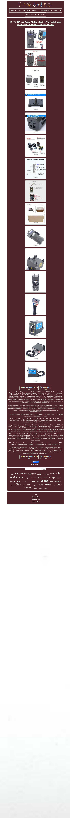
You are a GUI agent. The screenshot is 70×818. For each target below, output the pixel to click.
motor (13, 477)
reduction (57, 481)
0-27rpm (47, 474)
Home (35, 494)
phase (29, 485)
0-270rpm (52, 478)
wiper (12, 474)
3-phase (34, 485)
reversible (24, 481)
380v (38, 481)
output (45, 478)
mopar (36, 488)
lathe (33, 481)
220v (18, 484)
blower (59, 478)
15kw (23, 485)
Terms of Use (35, 501)
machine (33, 478)
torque (29, 481)
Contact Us (35, 497)
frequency (15, 481)
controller (21, 473)
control (40, 474)
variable (55, 473)
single (27, 477)
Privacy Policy (36, 499)
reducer (32, 474)
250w (45, 488)
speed (44, 480)
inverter (47, 484)
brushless (12, 485)
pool (54, 485)
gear (59, 484)
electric (28, 487)
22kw (39, 478)
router (51, 481)
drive (40, 484)
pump (40, 488)
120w (21, 478)
